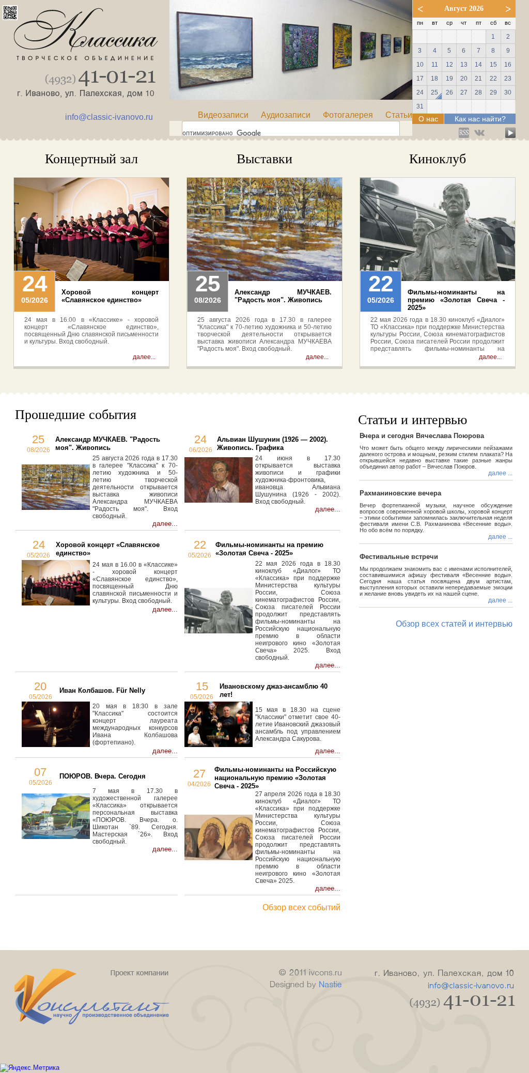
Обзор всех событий (301, 907)
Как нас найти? (480, 119)
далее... (144, 357)
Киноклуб (437, 158)
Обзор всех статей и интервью (454, 623)
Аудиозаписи (285, 115)
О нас (428, 119)
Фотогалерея (348, 115)
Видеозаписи (223, 115)
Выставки (264, 158)
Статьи (398, 115)
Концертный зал (91, 158)
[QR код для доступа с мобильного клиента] (10, 17)
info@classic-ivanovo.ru (109, 117)
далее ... (500, 473)
